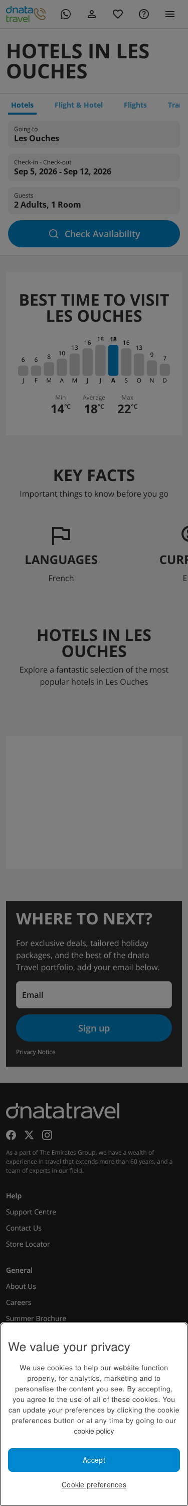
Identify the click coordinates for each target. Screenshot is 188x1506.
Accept (94, 1460)
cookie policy (94, 1431)
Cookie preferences (94, 1484)
